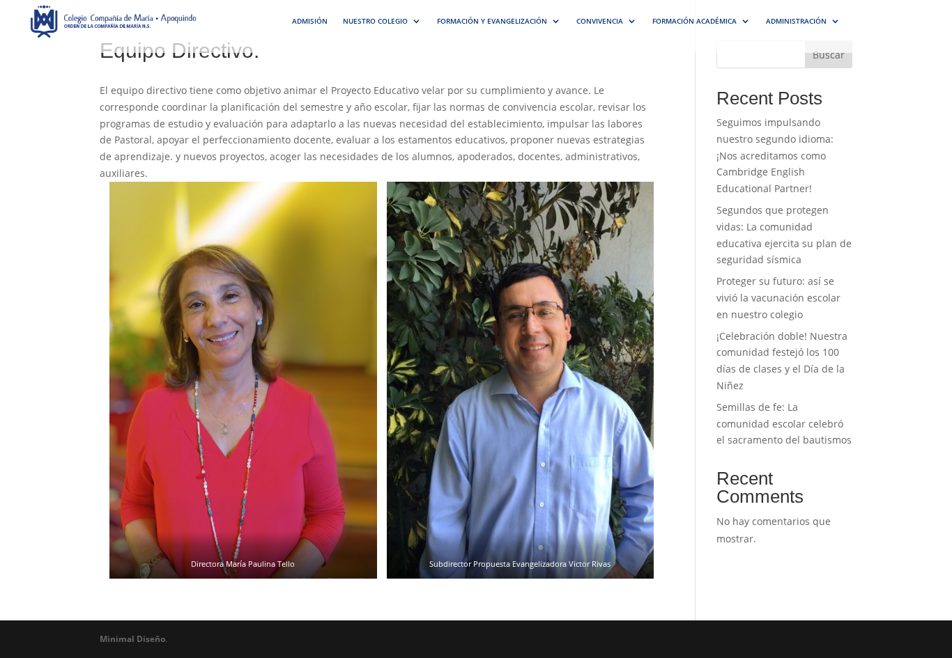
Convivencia (599, 21)
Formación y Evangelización (492, 21)
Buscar (829, 54)
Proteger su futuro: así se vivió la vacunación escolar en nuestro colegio (778, 297)
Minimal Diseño (132, 639)
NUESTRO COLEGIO (375, 21)
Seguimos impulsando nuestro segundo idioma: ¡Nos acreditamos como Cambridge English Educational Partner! (775, 155)
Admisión (310, 21)
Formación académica (694, 21)
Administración (796, 21)
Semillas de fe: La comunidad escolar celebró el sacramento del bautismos (784, 423)
